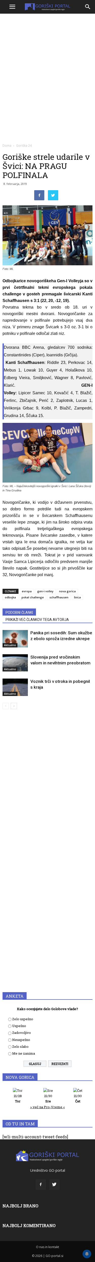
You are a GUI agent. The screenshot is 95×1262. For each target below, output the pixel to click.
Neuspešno (21, 1039)
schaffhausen (58, 597)
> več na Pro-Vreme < (47, 1107)
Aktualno (10, 645)
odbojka (10, 597)
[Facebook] (41, 1185)
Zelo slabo (20, 1046)
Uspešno (19, 1026)
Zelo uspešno (22, 1019)
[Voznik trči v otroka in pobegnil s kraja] (15, 687)
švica (77, 597)
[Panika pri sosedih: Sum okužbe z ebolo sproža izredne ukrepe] (15, 638)
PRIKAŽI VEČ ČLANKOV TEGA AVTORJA (37, 620)
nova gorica (67, 591)
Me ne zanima (23, 1053)
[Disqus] (47, 786)
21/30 (48, 1098)
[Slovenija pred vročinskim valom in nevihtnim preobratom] (15, 662)
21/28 (18, 1098)
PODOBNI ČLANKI (19, 613)
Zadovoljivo (21, 1032)
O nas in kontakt (47, 1247)
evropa (27, 591)
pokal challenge (33, 597)
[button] (88, 7)
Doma (7, 145)
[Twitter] (54, 1185)
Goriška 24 (24, 145)
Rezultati (59, 1064)
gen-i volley (45, 591)
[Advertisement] (47, 65)
